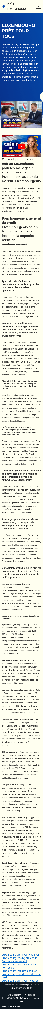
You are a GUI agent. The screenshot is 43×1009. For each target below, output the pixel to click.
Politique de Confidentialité (15, 985)
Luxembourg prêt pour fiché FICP (21, 954)
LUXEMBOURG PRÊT (12, 1006)
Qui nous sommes (15, 995)
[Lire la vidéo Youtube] (21, 146)
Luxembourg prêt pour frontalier (20, 980)
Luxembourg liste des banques (19, 970)
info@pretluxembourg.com (30, 998)
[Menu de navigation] (38, 7)
